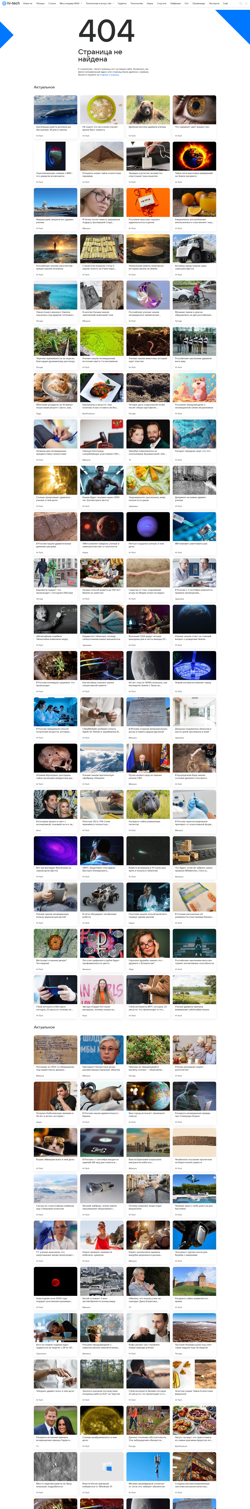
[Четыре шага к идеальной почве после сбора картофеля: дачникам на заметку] (148, 395)
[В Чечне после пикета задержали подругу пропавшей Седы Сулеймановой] (102, 209)
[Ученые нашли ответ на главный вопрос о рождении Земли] (194, 626)
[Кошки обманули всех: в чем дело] (55, 1335)
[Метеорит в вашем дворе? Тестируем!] (55, 950)
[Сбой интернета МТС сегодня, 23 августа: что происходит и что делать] (148, 997)
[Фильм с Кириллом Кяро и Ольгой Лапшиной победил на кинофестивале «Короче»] (194, 1136)
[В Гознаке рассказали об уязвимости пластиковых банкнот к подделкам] (194, 904)
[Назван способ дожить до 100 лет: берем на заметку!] (102, 580)
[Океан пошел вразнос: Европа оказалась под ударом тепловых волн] (55, 302)
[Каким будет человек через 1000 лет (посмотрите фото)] (102, 487)
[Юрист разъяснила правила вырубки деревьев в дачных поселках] (148, 1427)
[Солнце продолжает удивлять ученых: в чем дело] (55, 487)
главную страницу (109, 74)
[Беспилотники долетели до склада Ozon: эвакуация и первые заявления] (55, 1182)
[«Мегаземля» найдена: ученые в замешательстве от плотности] (102, 534)
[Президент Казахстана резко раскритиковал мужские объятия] (102, 1242)
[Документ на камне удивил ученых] (194, 487)
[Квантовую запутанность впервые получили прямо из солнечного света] (148, 1182)
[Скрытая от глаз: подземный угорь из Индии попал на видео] (148, 580)
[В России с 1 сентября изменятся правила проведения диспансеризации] (194, 580)
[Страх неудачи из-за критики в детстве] (102, 1136)
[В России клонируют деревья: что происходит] (55, 672)
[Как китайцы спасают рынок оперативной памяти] (102, 672)
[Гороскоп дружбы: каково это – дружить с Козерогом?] (148, 950)
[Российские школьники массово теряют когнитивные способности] (194, 950)
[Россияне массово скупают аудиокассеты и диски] (148, 209)
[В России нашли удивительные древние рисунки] (55, 534)
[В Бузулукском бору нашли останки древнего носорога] (194, 765)
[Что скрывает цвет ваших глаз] (194, 117)
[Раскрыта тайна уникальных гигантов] (148, 811)
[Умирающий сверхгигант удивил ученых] (55, 209)
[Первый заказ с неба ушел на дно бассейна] (194, 1381)
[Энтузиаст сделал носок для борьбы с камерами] (194, 1427)
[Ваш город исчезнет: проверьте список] (148, 1288)
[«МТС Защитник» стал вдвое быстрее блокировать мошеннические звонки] (102, 858)
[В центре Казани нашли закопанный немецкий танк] (102, 302)
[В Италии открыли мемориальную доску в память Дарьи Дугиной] (148, 719)
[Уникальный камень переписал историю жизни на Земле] (148, 256)
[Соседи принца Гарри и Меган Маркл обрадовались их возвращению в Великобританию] (102, 1182)
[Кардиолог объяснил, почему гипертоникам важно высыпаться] (102, 626)
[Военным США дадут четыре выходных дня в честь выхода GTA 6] (148, 626)
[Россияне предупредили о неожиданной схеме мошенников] (194, 395)
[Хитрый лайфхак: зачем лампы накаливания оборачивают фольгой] (102, 1381)
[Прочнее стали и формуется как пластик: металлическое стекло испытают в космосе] (55, 1043)
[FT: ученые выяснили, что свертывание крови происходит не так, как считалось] (55, 1427)
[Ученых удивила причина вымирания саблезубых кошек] (194, 997)
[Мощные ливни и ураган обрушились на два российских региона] (194, 302)
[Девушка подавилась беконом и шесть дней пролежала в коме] (194, 719)
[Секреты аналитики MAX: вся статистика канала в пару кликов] (102, 1043)
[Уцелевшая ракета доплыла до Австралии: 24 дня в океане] (55, 117)
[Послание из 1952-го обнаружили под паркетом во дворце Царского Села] (55, 1242)
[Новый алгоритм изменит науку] (194, 672)
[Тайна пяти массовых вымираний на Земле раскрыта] (194, 163)
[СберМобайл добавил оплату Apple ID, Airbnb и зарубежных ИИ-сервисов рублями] (102, 719)
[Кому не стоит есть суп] (55, 1136)
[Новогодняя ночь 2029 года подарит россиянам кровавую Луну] (55, 1474)
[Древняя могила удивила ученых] (148, 117)
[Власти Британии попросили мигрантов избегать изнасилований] (148, 1335)
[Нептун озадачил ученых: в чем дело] (148, 534)
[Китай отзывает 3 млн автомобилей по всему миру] (102, 1474)
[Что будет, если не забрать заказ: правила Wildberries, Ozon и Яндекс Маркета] (194, 858)
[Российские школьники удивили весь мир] (194, 348)
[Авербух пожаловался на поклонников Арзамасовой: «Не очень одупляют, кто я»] (148, 441)
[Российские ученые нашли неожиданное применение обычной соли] (148, 302)
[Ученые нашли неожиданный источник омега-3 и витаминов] (102, 348)
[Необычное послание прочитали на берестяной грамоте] (194, 1335)
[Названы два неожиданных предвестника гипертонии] (55, 441)
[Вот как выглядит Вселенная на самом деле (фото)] (55, 858)
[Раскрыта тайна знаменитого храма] (194, 1474)
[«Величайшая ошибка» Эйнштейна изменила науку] (55, 626)
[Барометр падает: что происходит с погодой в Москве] (55, 580)
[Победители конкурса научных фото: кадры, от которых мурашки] (194, 1043)
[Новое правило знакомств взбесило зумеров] (102, 1427)
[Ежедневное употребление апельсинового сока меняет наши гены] (194, 209)
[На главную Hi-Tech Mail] (13, 3)
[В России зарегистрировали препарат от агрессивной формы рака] (194, 811)
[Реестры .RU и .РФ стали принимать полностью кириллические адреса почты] (102, 811)
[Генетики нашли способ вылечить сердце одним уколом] (148, 904)
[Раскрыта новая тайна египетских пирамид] (102, 163)
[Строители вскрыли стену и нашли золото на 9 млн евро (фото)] (102, 256)
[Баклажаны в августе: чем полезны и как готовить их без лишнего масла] (102, 395)
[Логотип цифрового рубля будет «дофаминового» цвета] (102, 950)
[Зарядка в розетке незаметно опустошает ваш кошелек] (148, 163)
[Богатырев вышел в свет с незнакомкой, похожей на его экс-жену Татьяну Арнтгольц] (55, 811)
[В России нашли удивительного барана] (102, 1288)
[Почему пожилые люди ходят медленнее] (148, 1381)
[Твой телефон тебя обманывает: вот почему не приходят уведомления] (148, 1043)
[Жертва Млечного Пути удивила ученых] (148, 1136)
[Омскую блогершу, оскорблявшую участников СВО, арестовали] (102, 441)
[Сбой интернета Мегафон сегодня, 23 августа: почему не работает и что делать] (55, 997)
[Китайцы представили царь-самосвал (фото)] (194, 256)
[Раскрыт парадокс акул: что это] (194, 441)
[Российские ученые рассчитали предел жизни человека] (55, 256)
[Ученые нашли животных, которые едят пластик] (148, 348)
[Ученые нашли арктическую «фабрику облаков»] (102, 765)
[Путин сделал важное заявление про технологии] (194, 1089)
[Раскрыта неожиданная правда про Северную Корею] (194, 1288)
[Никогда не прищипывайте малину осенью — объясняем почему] (148, 1242)
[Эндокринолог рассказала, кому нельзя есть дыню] (148, 487)
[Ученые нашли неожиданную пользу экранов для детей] (55, 904)
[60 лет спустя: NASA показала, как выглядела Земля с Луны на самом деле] (148, 672)
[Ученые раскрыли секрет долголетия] (194, 1242)
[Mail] (4, 3)
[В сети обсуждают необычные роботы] (102, 904)
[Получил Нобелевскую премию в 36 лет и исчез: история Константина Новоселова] (55, 1288)
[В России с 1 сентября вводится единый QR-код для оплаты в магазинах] (102, 1335)
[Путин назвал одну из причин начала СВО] (148, 765)
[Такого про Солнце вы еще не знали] (148, 1089)
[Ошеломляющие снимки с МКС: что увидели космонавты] (55, 163)
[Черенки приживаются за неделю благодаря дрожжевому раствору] (55, 348)
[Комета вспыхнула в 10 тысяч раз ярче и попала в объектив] (148, 858)
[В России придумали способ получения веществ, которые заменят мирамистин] (55, 719)
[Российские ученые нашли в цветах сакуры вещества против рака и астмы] (102, 1089)
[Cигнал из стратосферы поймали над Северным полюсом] (55, 1381)
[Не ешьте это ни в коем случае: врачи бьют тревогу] (102, 117)
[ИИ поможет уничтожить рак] (194, 534)
